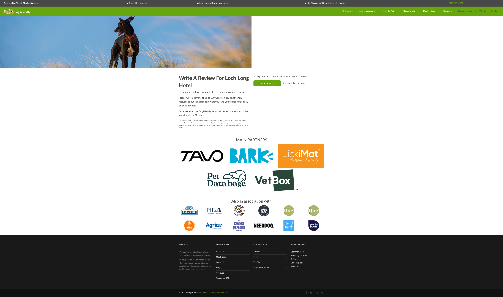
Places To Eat (409, 11)
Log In (494, 11)
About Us (220, 252)
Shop (470, 11)
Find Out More (456, 3)
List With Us (480, 11)
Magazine (461, 11)
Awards (349, 11)
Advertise (220, 273)
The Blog (257, 262)
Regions (447, 11)
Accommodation (366, 11)
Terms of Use (222, 293)
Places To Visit (388, 11)
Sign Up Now (267, 83)
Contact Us (220, 262)
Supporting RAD (223, 278)
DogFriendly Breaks (261, 267)
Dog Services (429, 11)
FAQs (218, 268)
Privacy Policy (208, 293)
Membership (221, 257)
